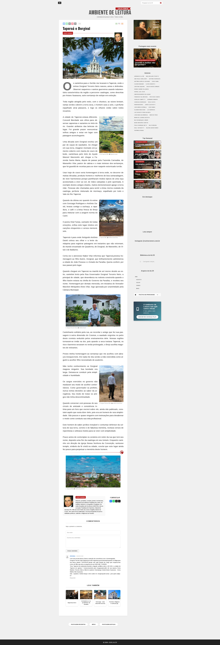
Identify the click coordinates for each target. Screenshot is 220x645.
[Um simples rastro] (147, 168)
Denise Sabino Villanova (141, 89)
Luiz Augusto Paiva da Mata (142, 112)
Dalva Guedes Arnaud (153, 86)
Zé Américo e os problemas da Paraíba (86, 602)
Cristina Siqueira (139, 86)
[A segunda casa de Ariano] (147, 148)
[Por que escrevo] (147, 158)
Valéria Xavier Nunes (152, 127)
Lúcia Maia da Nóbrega (141, 114)
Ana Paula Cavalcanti (140, 78)
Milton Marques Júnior (141, 120)
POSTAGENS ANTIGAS (108, 624)
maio (137, 288)
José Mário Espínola (140, 107)
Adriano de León (139, 76)
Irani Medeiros (138, 104)
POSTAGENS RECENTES (78, 624)
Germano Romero (152, 99)
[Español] (122, 24)
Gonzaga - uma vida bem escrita (100, 602)
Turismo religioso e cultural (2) (114, 602)
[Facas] (147, 178)
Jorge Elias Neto (150, 104)
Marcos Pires (154, 114)
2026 (136, 276)
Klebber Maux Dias (139, 109)
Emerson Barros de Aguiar (142, 94)
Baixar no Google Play (147, 317)
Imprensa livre (72, 602)
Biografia (155, 27)
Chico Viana (155, 81)
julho (138, 282)
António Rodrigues (154, 78)
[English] (119, 24)
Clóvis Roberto (150, 83)
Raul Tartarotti (139, 127)
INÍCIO (94, 624)
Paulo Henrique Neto (140, 125)
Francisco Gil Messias (141, 96)
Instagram (156, 22)
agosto (138, 279)
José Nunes (67, 33)
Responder (73, 578)
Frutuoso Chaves (155, 96)
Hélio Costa (151, 102)
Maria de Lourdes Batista (142, 117)
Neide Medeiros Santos (141, 122)
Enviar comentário (72, 551)
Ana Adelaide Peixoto (152, 76)
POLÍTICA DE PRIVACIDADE (147, 294)
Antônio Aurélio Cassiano (142, 81)
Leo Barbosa (151, 109)
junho (138, 285)
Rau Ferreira (153, 125)
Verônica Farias (139, 130)
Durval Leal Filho (139, 91)
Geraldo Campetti (139, 99)
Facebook (156, 24)
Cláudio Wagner (139, 83)
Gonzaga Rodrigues (140, 102)
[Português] (116, 24)
